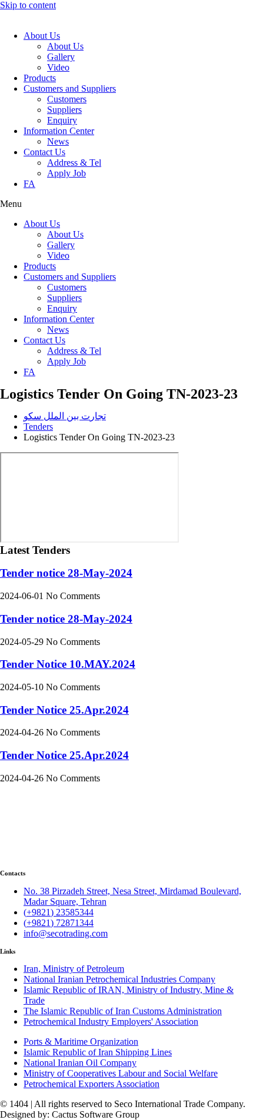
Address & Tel (74, 163)
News (58, 141)
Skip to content (28, 5)
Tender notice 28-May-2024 (66, 573)
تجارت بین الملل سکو (65, 416)
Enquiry (62, 120)
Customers (66, 99)
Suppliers (64, 110)
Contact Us (44, 152)
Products (40, 78)
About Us (42, 36)
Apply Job (66, 173)
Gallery (61, 57)
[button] (126, 204)
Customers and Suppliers (70, 88)
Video (58, 67)
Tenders (38, 427)
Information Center (59, 131)
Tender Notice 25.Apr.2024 (64, 710)
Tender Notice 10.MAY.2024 (67, 664)
